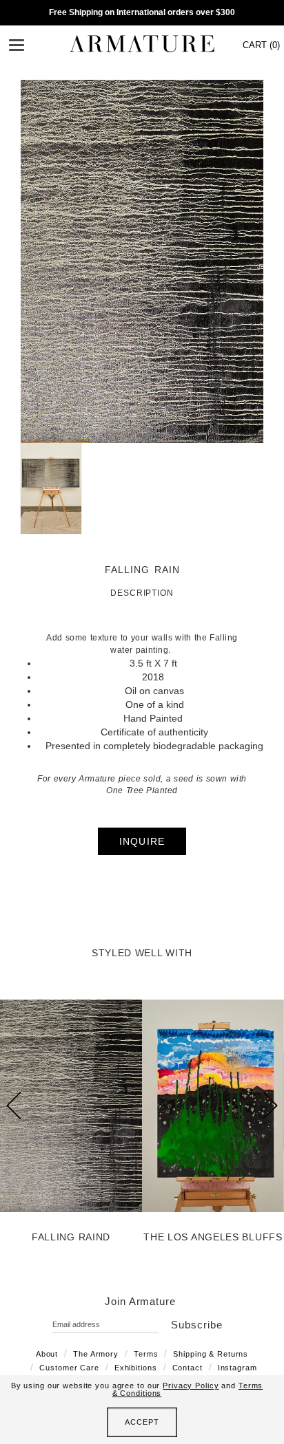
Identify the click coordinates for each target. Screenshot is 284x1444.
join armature (140, 1301)
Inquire (142, 841)
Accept (142, 1422)
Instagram (237, 1368)
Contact (187, 1368)
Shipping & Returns (210, 1354)
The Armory (96, 1354)
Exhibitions (135, 1368)
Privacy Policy (191, 1385)
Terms (146, 1354)
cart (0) (261, 45)
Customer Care (69, 1368)
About (47, 1354)
